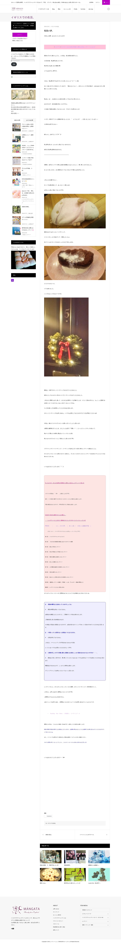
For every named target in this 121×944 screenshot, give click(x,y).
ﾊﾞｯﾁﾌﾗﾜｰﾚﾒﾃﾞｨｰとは (44, 9)
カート (107, 2)
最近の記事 (17, 120)
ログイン (98, 2)
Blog (53, 9)
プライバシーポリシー (58, 921)
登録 (14, 64)
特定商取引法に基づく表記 (59, 927)
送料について (56, 930)
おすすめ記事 (29, 120)
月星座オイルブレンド (87, 910)
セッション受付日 (57, 915)
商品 (59, 9)
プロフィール (56, 924)
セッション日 (67, 9)
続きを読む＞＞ (15, 113)
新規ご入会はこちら (17, 40)
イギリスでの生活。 (55, 26)
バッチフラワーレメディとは (59, 918)
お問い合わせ (56, 908)
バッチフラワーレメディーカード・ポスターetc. (92, 917)
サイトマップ (56, 912)
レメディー (84, 921)
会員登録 (91, 2)
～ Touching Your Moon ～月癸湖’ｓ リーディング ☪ (64, 713)
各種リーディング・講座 (87, 925)
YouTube (83, 9)
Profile (75, 9)
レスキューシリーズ (86, 913)
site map (91, 9)
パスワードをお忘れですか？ (19, 38)
